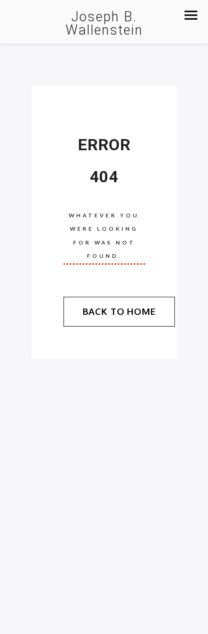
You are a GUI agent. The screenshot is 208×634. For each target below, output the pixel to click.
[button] (191, 15)
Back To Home (119, 311)
